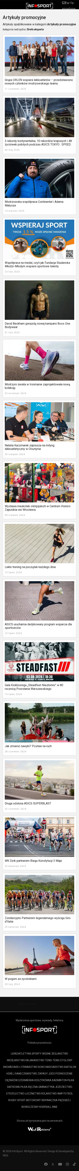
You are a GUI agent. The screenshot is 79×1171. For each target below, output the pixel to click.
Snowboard (11, 1066)
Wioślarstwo (16, 1060)
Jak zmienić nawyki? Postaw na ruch (28, 746)
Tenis (48, 1060)
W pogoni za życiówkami (21, 979)
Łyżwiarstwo (28, 1066)
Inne (55, 1106)
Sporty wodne (41, 1053)
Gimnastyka (46, 1086)
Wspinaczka (49, 1100)
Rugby (12, 1100)
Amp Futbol (65, 1093)
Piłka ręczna (29, 1086)
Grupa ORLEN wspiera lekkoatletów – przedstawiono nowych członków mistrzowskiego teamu (39, 81)
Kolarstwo (49, 1093)
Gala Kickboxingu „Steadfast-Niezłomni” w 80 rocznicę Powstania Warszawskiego (34, 686)
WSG (5, 1155)
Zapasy (43, 1073)
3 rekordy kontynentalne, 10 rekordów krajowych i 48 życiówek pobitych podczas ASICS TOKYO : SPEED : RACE (38, 144)
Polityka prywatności (39, 1042)
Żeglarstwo (59, 1053)
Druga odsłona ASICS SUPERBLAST (28, 803)
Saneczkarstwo (26, 1073)
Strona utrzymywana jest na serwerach (39, 1120)
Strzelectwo (15, 1093)
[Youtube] (60, 1164)
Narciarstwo (54, 1066)
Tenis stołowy (62, 1060)
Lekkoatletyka (21, 1053)
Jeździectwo (63, 1086)
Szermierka (26, 1080)
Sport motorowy (29, 1100)
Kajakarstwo (35, 1060)
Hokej (10, 1073)
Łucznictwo (33, 1093)
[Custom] (74, 1164)
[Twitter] (53, 1164)
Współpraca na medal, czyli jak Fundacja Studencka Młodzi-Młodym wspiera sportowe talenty (37, 264)
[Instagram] (67, 1164)
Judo (51, 1073)
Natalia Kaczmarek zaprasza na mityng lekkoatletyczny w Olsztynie (29, 447)
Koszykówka (42, 1080)
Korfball (45, 1106)
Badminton (59, 1080)
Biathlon (70, 1066)
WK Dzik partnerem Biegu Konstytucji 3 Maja (33, 860)
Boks (41, 1066)
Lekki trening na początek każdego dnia (30, 567)
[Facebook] (46, 1164)
